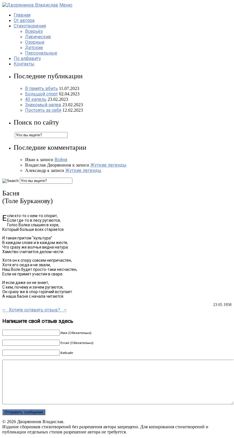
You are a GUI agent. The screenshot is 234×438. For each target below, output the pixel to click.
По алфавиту (27, 58)
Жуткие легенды (108, 165)
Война (60, 159)
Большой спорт (41, 94)
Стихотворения (30, 26)
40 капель (35, 99)
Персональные (41, 53)
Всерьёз (34, 31)
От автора (24, 20)
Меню (65, 5)
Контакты (24, 64)
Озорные (34, 42)
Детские (34, 47)
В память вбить (41, 88)
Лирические (38, 36)
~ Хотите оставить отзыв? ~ (34, 310)
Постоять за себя (43, 110)
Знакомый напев (43, 104)
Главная (22, 15)
